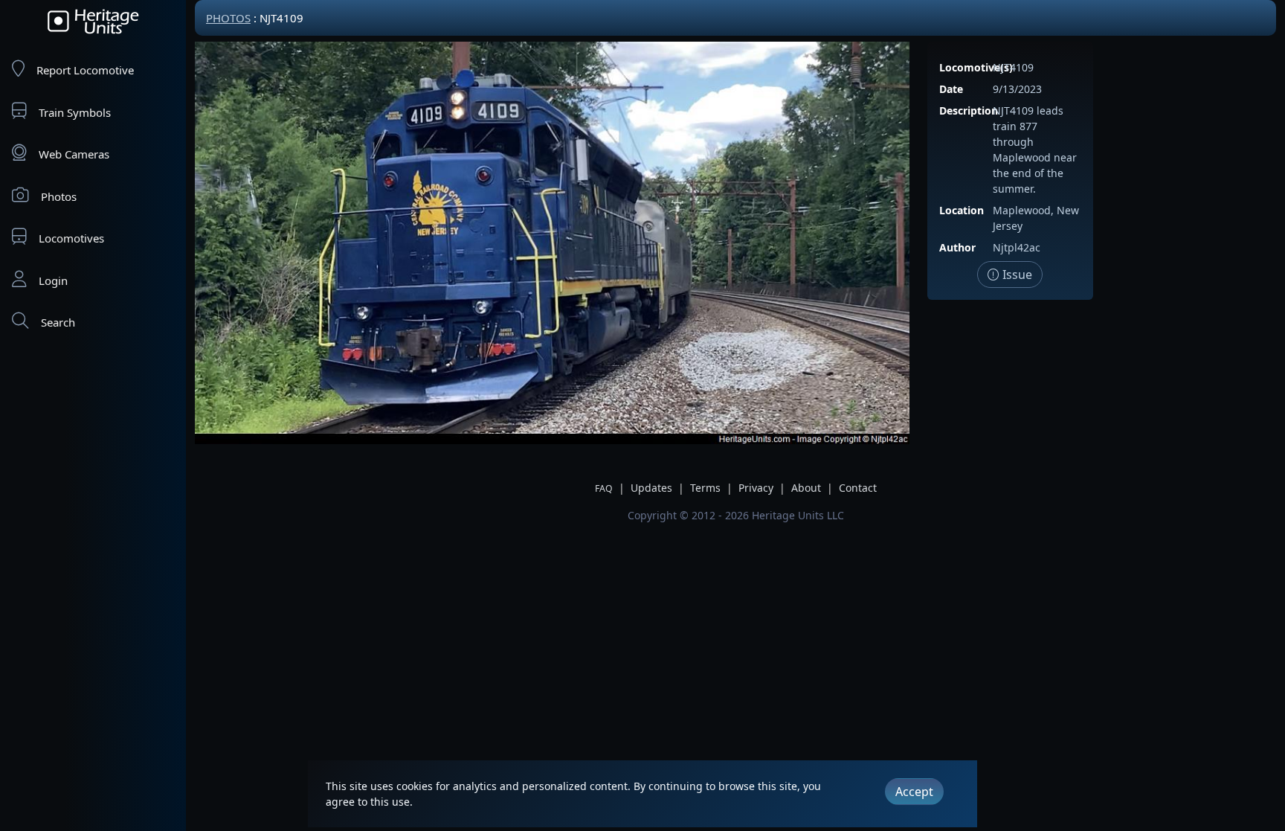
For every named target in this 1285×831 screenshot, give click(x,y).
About (806, 488)
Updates (651, 488)
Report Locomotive (85, 69)
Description (968, 110)
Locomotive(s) (976, 67)
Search (58, 322)
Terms (705, 488)
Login (53, 280)
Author (957, 247)
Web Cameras (74, 154)
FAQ (604, 488)
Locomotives (71, 238)
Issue (1015, 274)
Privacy (755, 488)
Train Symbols (75, 112)
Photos (59, 196)
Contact (858, 488)
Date (951, 89)
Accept (914, 791)
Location (961, 210)
